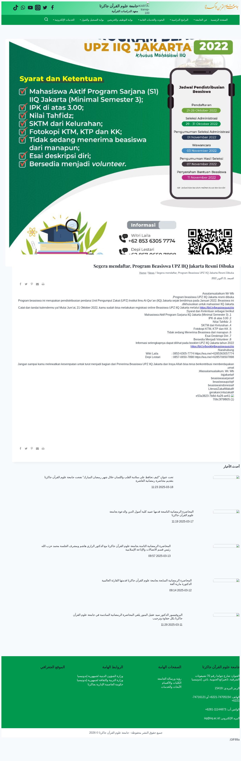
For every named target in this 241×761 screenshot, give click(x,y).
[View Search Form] (46, 20)
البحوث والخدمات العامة (152, 19)
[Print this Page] (43, 285)
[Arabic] (30, 19)
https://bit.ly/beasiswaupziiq (217, 307)
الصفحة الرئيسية (219, 19)
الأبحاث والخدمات (171, 686)
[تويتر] (45, 8)
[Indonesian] (39, 19)
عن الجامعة (201, 19)
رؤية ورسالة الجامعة (169, 678)
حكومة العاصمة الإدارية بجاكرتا (105, 684)
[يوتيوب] (30, 8)
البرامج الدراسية (179, 19)
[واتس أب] (23, 8)
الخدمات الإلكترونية (64, 19)
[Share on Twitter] (26, 285)
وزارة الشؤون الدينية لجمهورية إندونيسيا (100, 676)
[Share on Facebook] (20, 285)
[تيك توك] (15, 8)
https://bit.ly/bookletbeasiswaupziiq (212, 346)
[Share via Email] (37, 285)
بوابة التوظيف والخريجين (120, 19)
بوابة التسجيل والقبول (93, 19)
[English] (34, 19)
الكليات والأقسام (171, 682)
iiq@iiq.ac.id (212, 718)
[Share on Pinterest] (32, 285)
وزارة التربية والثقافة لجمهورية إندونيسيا (100, 680)
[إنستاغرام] (37, 8)
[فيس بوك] (52, 8)
